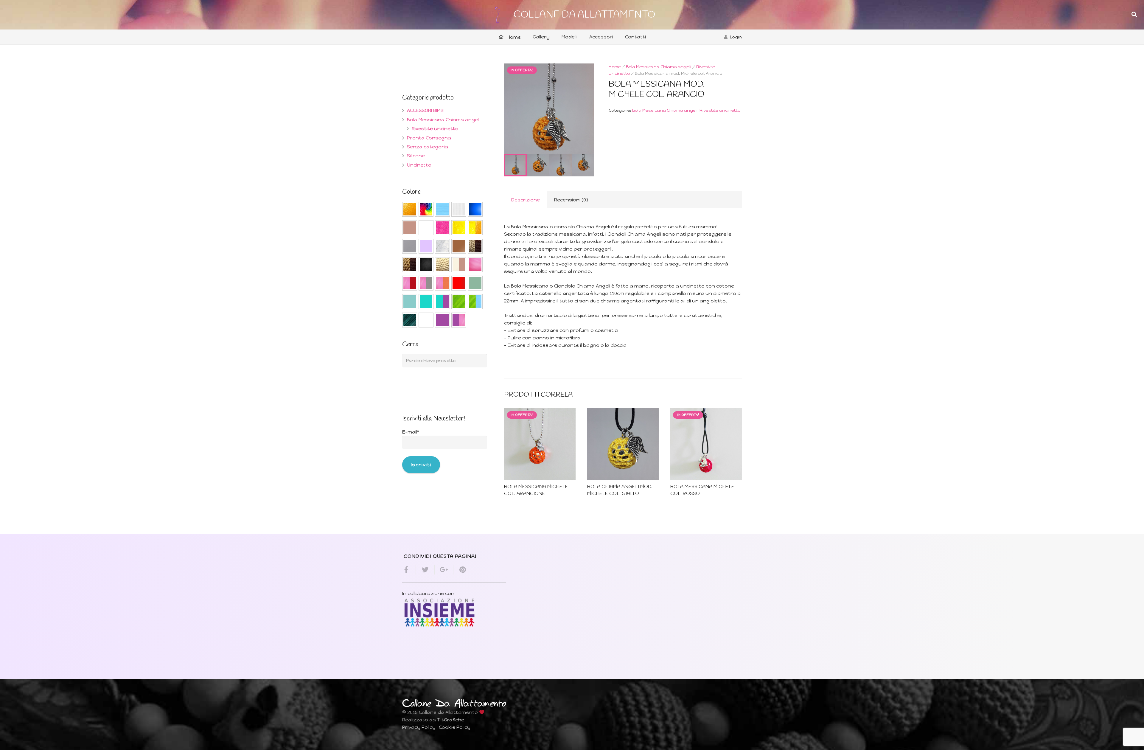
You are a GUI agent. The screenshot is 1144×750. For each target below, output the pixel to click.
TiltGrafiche (450, 720)
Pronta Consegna (429, 138)
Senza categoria (427, 147)
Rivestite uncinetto (720, 110)
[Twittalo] (425, 569)
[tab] (525, 199)
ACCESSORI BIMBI (425, 110)
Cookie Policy (454, 727)
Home (615, 66)
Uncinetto (419, 165)
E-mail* (410, 432)
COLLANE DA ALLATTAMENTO (584, 14)
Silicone (416, 156)
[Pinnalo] (460, 569)
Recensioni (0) (571, 200)
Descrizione (525, 200)
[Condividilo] (409, 569)
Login (736, 37)
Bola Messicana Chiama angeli (658, 66)
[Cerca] (1134, 14)
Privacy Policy (419, 727)
